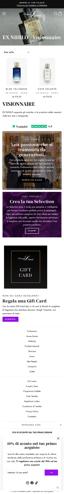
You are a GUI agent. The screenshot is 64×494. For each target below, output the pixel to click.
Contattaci (32, 416)
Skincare (32, 351)
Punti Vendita (32, 396)
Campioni (32, 366)
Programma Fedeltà (32, 391)
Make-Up (32, 341)
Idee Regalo (32, 361)
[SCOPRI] (32, 214)
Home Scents (32, 336)
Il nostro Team (32, 386)
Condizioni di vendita (32, 406)
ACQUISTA (10, 319)
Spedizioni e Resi (32, 401)
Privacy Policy (32, 411)
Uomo (32, 356)
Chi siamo (32, 381)
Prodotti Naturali (32, 346)
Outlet (32, 371)
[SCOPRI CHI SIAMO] (32, 160)
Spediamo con (31, 424)
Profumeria (32, 331)
